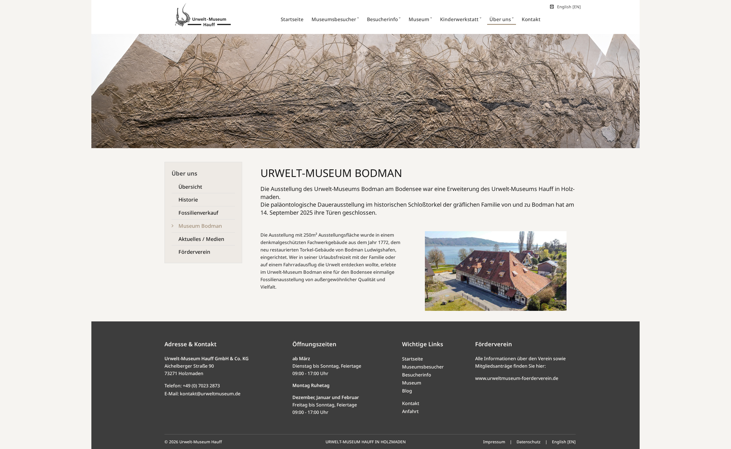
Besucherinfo (416, 375)
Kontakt (410, 403)
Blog (407, 391)
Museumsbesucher (423, 367)
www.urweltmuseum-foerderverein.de (516, 378)
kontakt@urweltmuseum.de (210, 393)
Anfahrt (410, 411)
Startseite (412, 359)
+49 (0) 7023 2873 (201, 385)
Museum (411, 383)
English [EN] (569, 6)
